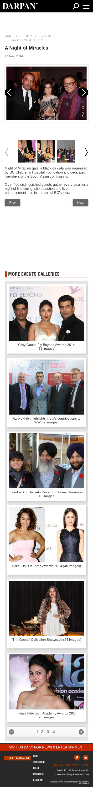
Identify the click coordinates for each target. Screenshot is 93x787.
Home (9, 36)
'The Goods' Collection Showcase (46, 639)
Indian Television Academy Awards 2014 (46, 715)
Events (45, 36)
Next (80, 202)
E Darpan (38, 780)
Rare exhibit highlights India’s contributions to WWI (46, 420)
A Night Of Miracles (27, 40)
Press (36, 768)
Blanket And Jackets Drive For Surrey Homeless (46, 494)
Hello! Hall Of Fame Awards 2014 (46, 566)
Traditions (39, 762)
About (36, 756)
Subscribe (38, 774)
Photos (26, 36)
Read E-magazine (18, 758)
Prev (12, 202)
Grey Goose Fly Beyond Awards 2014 (46, 346)
